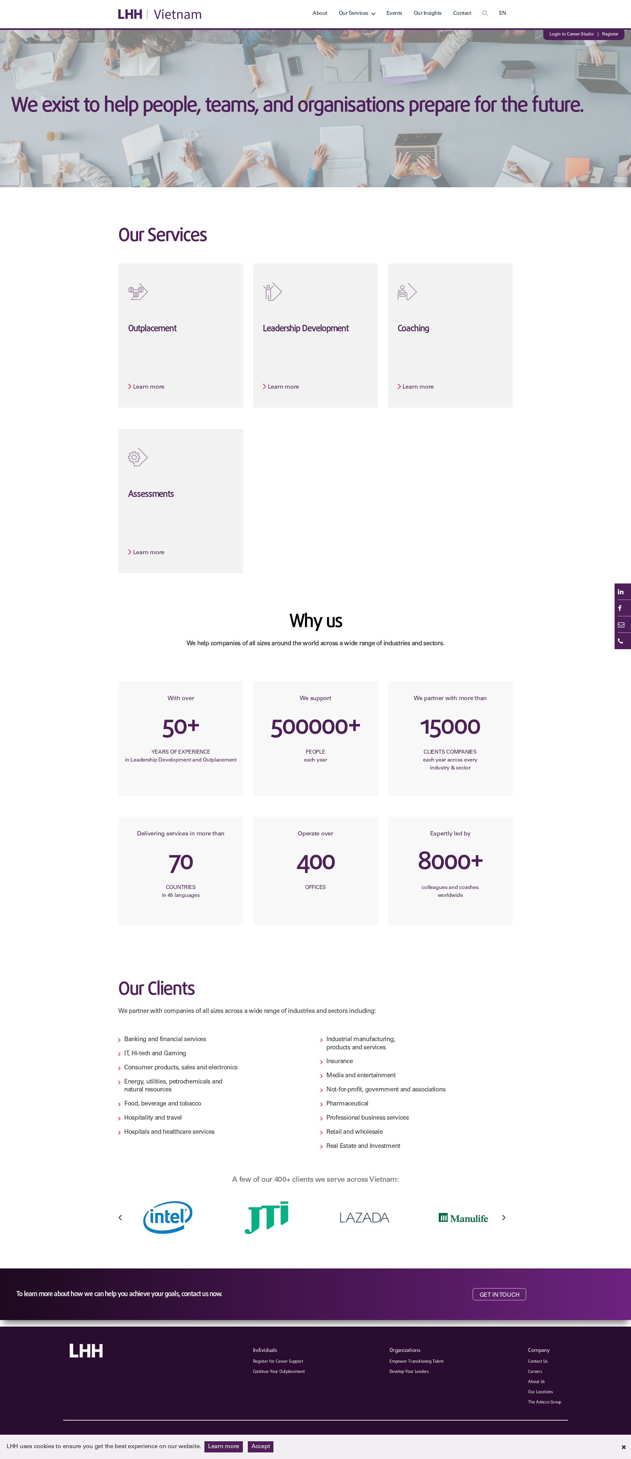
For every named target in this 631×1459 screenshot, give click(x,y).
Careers (535, 1372)
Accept (260, 1447)
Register (610, 35)
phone (623, 641)
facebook (623, 608)
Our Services (353, 13)
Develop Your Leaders (409, 1372)
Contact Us (538, 1361)
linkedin (623, 591)
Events (394, 13)
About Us (536, 1382)
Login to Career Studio (571, 35)
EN (502, 13)
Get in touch (499, 1295)
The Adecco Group (544, 1402)
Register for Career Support (278, 1361)
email (623, 624)
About (320, 13)
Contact (462, 13)
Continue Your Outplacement (279, 1372)
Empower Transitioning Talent (416, 1361)
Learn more (130, 264)
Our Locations (540, 1392)
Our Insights (428, 13)
